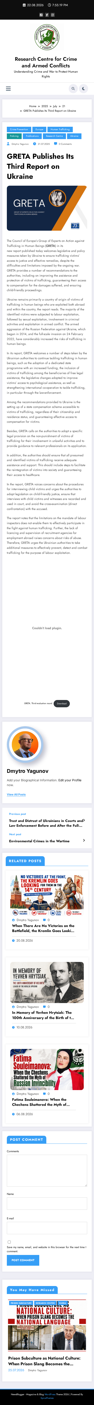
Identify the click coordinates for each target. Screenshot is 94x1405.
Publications (32, 136)
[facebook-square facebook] (41, 15)
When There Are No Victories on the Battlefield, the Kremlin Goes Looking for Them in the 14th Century (43, 928)
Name (10, 1194)
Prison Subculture (21, 1303)
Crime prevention (19, 129)
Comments (13, 1151)
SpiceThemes (47, 1398)
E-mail (10, 1218)
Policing (14, 136)
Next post (15, 834)
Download (61, 703)
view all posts (16, 794)
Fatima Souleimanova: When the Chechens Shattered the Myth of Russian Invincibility (39, 1102)
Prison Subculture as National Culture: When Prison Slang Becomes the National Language (44, 1361)
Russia (62, 1303)
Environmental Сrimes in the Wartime (39, 841)
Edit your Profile (69, 780)
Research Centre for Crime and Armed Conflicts (46, 62)
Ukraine (74, 136)
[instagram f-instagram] (53, 15)
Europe (39, 129)
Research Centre (54, 136)
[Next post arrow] (84, 840)
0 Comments (65, 144)
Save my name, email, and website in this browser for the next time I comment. (46, 1249)
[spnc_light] (83, 88)
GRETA (50, 246)
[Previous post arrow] (84, 820)
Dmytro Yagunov (20, 144)
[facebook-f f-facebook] (47, 15)
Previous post (17, 814)
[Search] (73, 88)
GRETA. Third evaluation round (38, 703)
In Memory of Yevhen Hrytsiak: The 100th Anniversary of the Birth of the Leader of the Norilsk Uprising (43, 1015)
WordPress (49, 1394)
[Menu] (8, 89)
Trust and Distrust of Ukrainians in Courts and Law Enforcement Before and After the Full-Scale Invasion (46, 823)
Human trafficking (60, 129)
